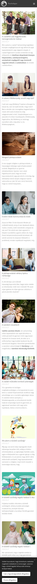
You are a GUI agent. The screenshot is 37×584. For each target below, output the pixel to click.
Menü (34, 4)
